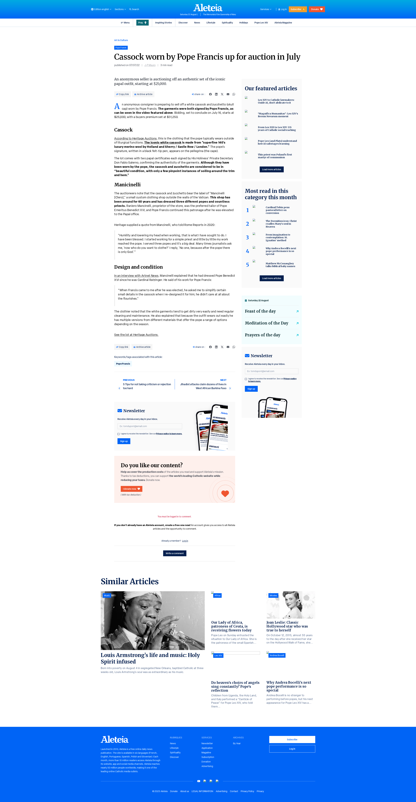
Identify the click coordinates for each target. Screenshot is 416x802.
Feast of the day (260, 311)
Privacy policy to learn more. (169, 433)
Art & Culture (121, 40)
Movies (273, 595)
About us (184, 791)
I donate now (129, 488)
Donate (315, 9)
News (197, 22)
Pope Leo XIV (261, 22)
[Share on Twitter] (222, 94)
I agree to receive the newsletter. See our (151, 433)
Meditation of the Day (266, 323)
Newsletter (207, 743)
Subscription (208, 757)
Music (107, 595)
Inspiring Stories (163, 22)
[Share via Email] (228, 94)
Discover (183, 22)
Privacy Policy (247, 791)
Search (135, 9)
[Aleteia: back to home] (208, 7)
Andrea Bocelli (277, 655)
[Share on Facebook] (210, 94)
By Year (237, 743)
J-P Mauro (150, 65)
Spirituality (227, 22)
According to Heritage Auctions (135, 138)
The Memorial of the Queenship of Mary (219, 14)
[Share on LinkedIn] (216, 94)
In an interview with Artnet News (136, 275)
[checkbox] (118, 434)
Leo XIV (218, 655)
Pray (140, 22)
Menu (127, 22)
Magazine (206, 752)
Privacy (260, 791)
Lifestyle (211, 22)
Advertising (207, 766)
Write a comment (175, 553)
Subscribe (296, 9)
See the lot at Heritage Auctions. (136, 335)
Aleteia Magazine (283, 22)
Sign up (124, 441)
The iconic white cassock (163, 142)
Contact (234, 791)
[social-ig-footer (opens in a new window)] (217, 781)
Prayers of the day (262, 335)
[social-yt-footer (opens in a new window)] (198, 781)
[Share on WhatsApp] (234, 94)
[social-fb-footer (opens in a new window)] (204, 781)
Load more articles (271, 169)
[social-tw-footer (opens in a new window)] (211, 781)
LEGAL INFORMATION (202, 791)
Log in (284, 9)
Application (207, 748)
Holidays (243, 22)
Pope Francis (123, 363)
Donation (206, 761)
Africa (217, 595)
